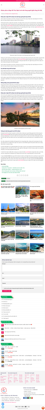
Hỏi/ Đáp (3, 382)
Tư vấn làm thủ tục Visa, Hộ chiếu (9, 316)
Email (3, 278)
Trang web (4, 283)
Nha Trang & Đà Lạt (9, 381)
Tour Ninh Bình (20, 375)
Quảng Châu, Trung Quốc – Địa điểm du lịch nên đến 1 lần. (13, 167)
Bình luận (4, 263)
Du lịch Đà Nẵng (5, 166)
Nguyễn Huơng (14, 13)
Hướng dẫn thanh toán (3, 380)
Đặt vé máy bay (6, 305)
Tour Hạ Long (10, 375)
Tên (3, 273)
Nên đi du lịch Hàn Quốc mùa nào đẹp (12, 335)
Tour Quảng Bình (15, 378)
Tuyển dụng (5, 318)
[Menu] (1, 4)
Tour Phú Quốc (16, 381)
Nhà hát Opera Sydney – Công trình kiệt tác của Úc (12, 169)
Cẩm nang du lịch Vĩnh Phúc (10, 331)
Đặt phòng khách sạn (7, 303)
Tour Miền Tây (20, 378)
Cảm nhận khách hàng (7, 299)
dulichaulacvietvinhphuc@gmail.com (10, 402)
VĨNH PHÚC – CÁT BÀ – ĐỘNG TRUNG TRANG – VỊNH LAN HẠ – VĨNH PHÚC (20, 328)
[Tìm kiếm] (43, 5)
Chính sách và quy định (3, 377)
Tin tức (4, 314)
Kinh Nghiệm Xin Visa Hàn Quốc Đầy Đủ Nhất (11, 172)
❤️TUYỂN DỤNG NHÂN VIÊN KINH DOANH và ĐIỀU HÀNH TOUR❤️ (18, 324)
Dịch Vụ (4, 301)
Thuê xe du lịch (6, 312)
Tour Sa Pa (16, 375)
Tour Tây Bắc (10, 378)
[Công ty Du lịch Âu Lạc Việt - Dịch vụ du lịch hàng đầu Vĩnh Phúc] (22, 5)
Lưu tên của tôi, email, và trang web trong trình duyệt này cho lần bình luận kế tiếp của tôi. (19, 288)
